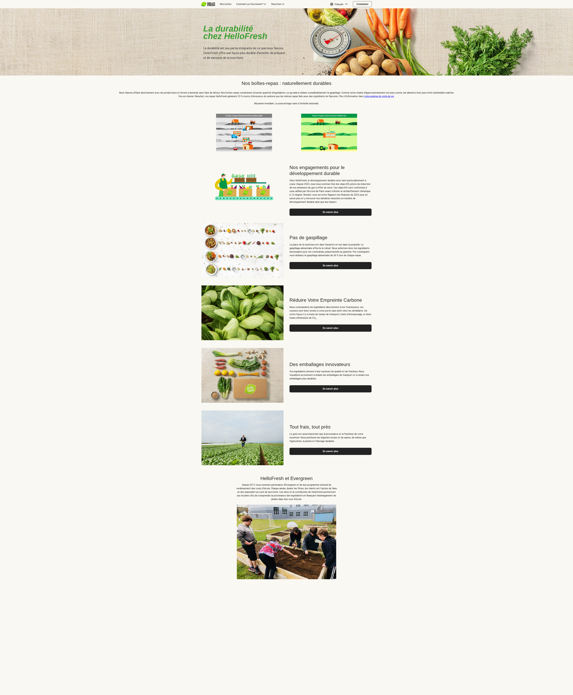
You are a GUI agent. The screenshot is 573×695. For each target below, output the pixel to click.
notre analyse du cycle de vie (379, 96)
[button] (340, 4)
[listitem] (243, 132)
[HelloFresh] (208, 4)
